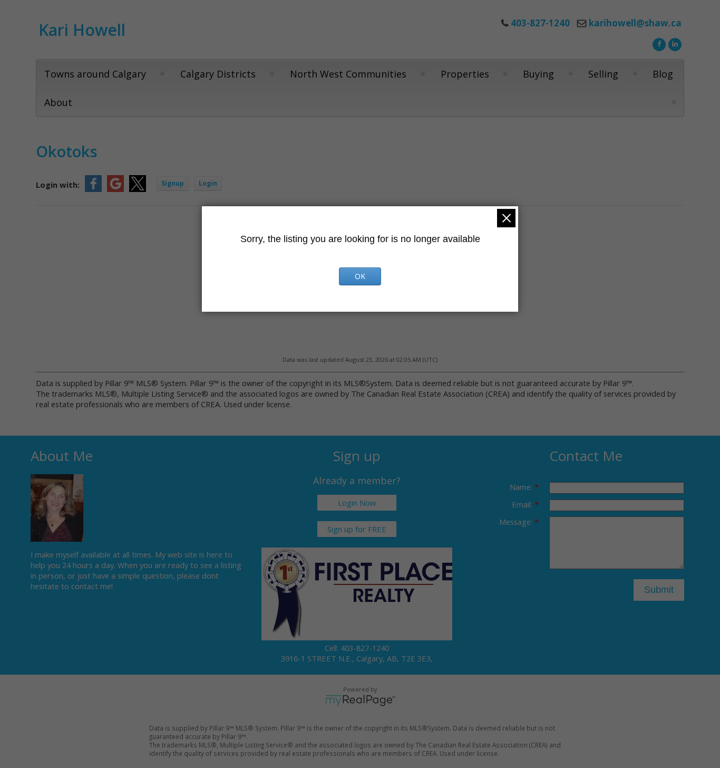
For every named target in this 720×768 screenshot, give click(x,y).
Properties (465, 74)
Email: (523, 504)
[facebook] (658, 43)
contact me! (92, 586)
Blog (663, 74)
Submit (659, 589)
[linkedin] (674, 43)
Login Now (357, 502)
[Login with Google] (115, 189)
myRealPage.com (360, 700)
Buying (538, 74)
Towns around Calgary (95, 74)
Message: (516, 521)
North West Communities (348, 74)
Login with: (58, 184)
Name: (522, 487)
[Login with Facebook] (93, 189)
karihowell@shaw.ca (635, 23)
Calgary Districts (218, 74)
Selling (603, 74)
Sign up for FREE (356, 529)
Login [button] (208, 183)
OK (360, 276)
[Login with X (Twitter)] (137, 189)
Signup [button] (172, 183)
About (58, 102)
